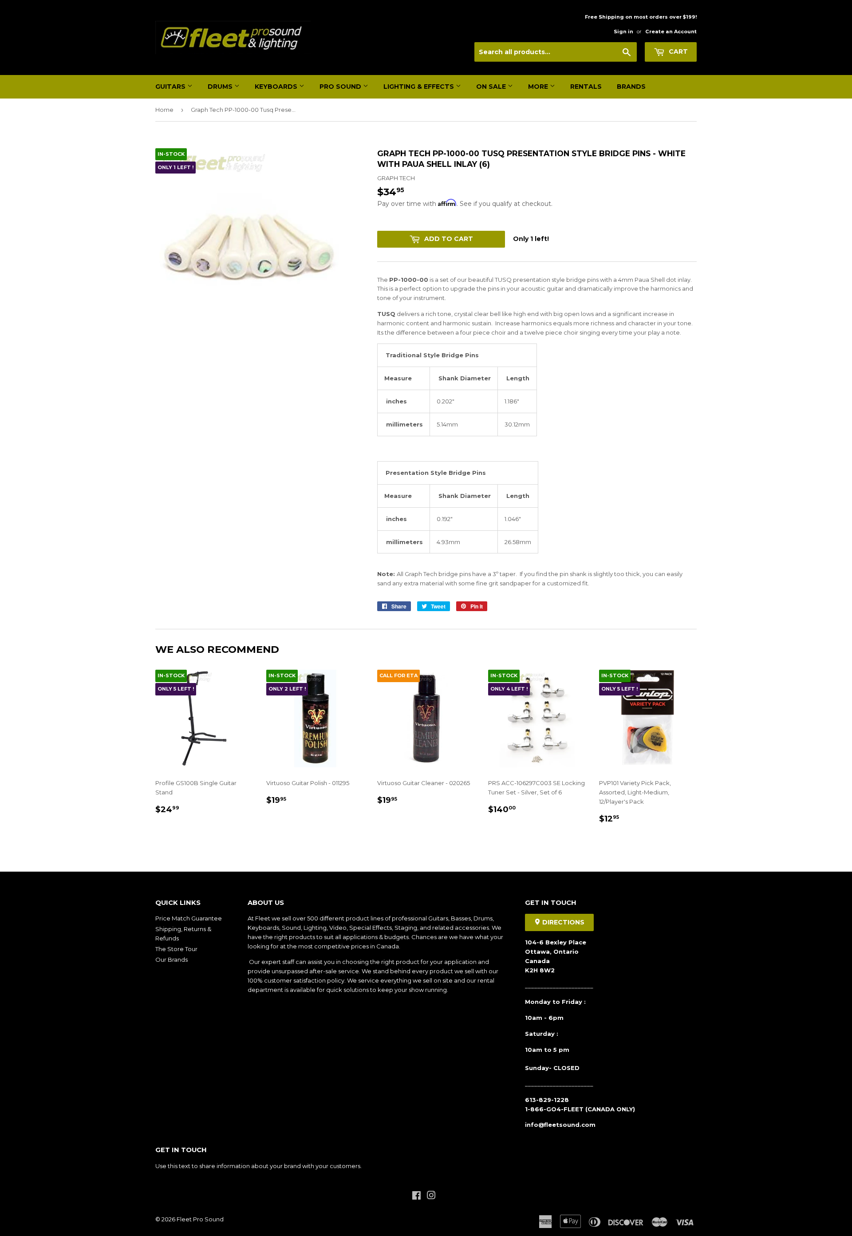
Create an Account (671, 31)
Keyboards (277, 87)
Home (164, 109)
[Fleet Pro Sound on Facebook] (416, 1196)
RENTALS (586, 87)
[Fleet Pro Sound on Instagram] (431, 1196)
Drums (221, 87)
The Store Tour (176, 948)
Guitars (171, 87)
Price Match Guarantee (188, 918)
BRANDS (631, 87)
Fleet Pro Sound (200, 1219)
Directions (562, 922)
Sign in (623, 31)
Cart (677, 51)
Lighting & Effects (419, 87)
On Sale (492, 87)
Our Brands (171, 959)
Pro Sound (341, 87)
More (539, 87)
